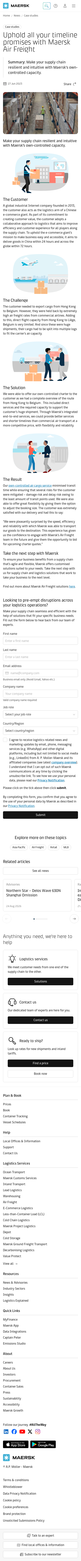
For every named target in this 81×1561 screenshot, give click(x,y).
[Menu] (73, 5)
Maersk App (11, 1325)
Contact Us (10, 1153)
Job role (8, 707)
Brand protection (14, 1514)
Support (56, 5)
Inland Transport (14, 1184)
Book (6, 1110)
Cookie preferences (15, 1507)
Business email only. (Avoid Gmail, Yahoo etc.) (29, 679)
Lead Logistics (12, 1190)
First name (10, 634)
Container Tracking (15, 1116)
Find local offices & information (43, 1545)
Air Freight (38, 847)
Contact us (41, 1020)
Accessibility (11, 1404)
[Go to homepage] (16, 6)
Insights (8, 1294)
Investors (9, 1374)
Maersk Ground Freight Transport (25, 1244)
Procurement (12, 1380)
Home (6, 15)
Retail (53, 847)
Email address (12, 666)
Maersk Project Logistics (19, 1226)
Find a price (40, 1063)
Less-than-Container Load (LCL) (23, 1214)
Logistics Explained (15, 1300)
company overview (63, 762)
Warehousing (11, 1196)
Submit (40, 815)
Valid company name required (20, 700)
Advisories (13, 884)
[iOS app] (15, 1444)
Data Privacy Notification (19, 1493)
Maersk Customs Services (20, 1178)
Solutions (40, 981)
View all (8, 1263)
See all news (40, 871)
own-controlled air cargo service (30, 485)
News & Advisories (15, 1282)
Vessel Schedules (14, 1122)
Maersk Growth (13, 1410)
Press (6, 1392)
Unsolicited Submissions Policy (23, 1520)
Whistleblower (12, 1487)
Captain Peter (12, 1337)
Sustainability (12, 1398)
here (72, 586)
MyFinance (10, 1319)
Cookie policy (12, 1500)
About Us (9, 1368)
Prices (7, 1104)
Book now (40, 1073)
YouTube (22, 1432)
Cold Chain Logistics (16, 1220)
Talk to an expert (43, 1535)
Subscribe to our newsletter (43, 1554)
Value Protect (12, 1256)
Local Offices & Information (21, 1141)
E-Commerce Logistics (18, 1208)
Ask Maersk (47, 5)
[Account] (65, 5)
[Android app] (43, 1444)
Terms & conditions (16, 1480)
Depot (7, 1232)
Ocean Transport (14, 1172)
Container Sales (13, 1386)
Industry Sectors (14, 1288)
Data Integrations (14, 1331)
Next (74, 918)
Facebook (14, 1431)
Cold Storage (11, 1238)
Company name (13, 686)
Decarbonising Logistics (18, 1250)
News (17, 15)
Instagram (38, 1432)
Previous (6, 918)
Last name (10, 650)
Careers (8, 1362)
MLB (66, 847)
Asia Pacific (18, 847)
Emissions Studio (14, 1343)
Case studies (31, 15)
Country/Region (13, 723)
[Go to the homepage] (19, 1460)
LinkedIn (6, 1432)
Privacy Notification (50, 780)
